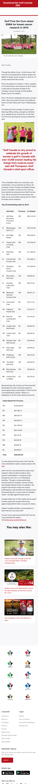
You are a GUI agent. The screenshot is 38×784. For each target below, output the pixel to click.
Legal (21, 711)
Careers (4, 729)
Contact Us (5, 716)
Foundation (5, 722)
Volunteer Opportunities (9, 735)
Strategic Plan (23, 726)
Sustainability (6, 742)
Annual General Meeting (27, 722)
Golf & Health (6, 738)
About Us (4, 719)
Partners (4, 726)
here (3, 466)
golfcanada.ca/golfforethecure (15, 520)
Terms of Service (24, 719)
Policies (21, 716)
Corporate (6, 711)
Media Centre (6, 732)
